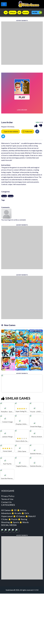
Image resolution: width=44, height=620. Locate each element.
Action (23, 510)
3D (15, 510)
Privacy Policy (7, 496)
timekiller (8, 202)
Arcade (17, 513)
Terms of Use (7, 499)
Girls (26, 513)
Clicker (4, 519)
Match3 (32, 516)
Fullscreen (28, 131)
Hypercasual (7, 516)
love (22, 202)
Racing (24, 519)
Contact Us (6, 502)
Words (25, 522)
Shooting (5, 522)
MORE (34, 12)
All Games (6, 510)
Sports (16, 522)
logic (3, 202)
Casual (10, 196)
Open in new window (11, 131)
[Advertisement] (22, 43)
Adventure (6, 513)
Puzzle (4, 196)
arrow (13, 202)
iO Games (20, 516)
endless (18, 202)
